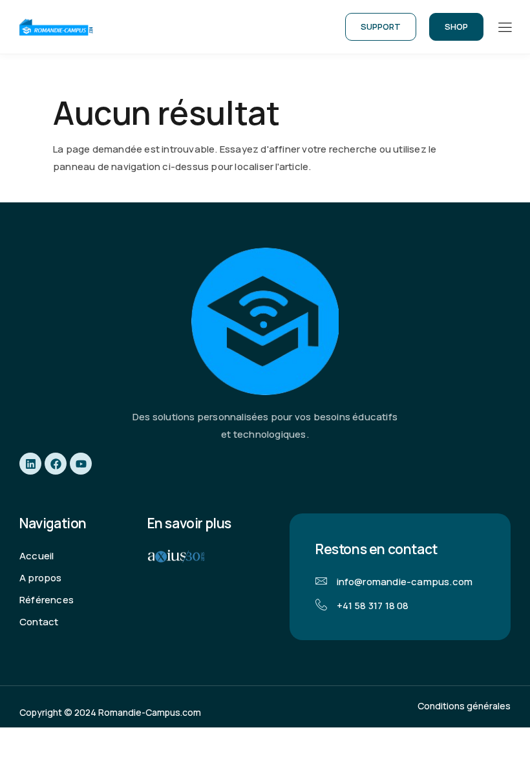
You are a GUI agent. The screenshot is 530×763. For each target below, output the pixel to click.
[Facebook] (56, 464)
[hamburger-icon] (504, 27)
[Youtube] (81, 464)
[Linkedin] (30, 464)
